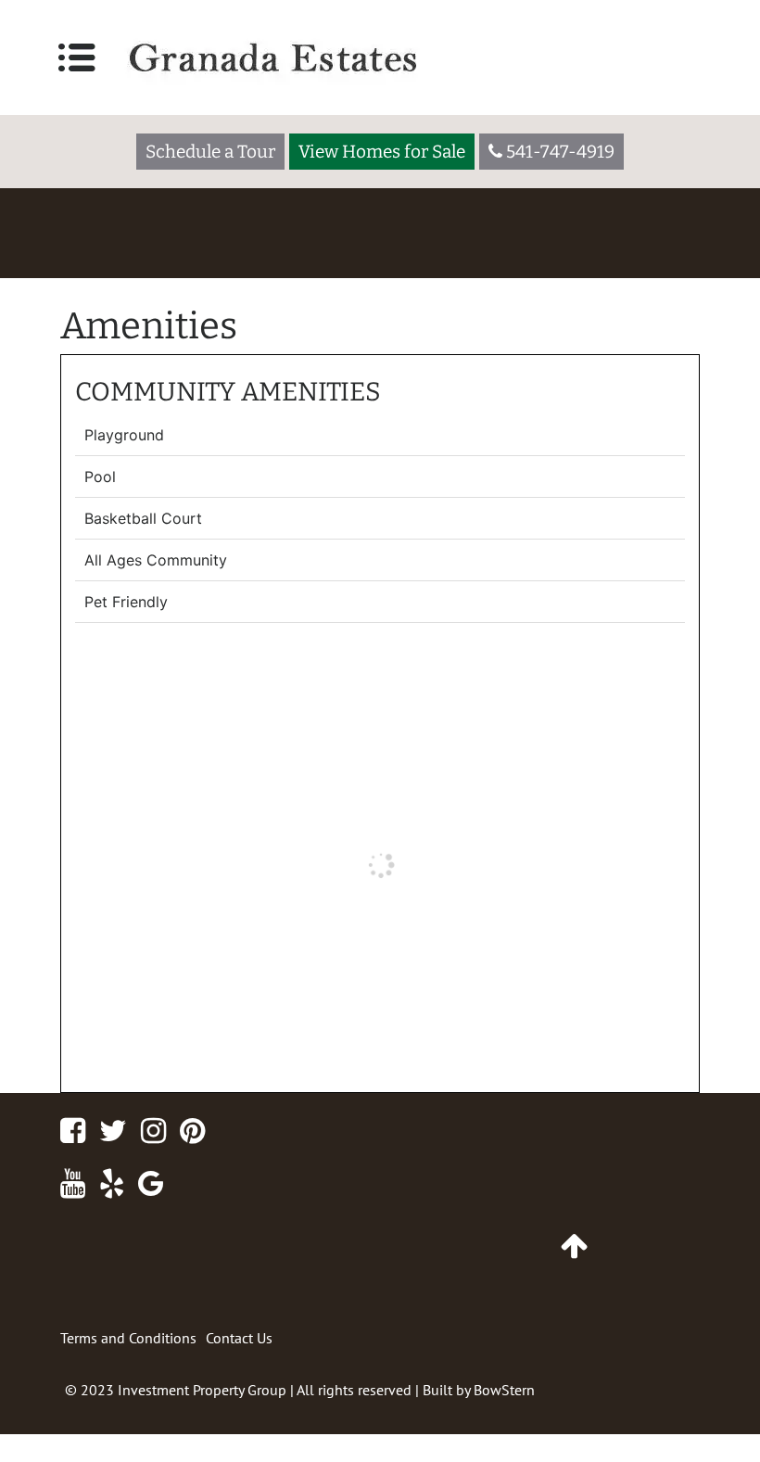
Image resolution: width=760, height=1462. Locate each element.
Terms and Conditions (128, 1338)
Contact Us (239, 1338)
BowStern (504, 1389)
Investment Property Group (202, 1389)
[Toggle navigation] (77, 57)
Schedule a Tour (210, 151)
